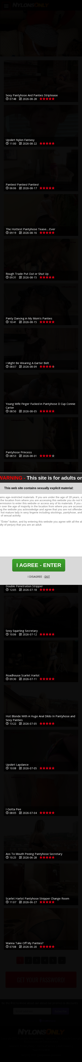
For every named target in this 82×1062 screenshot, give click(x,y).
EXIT (47, 576)
